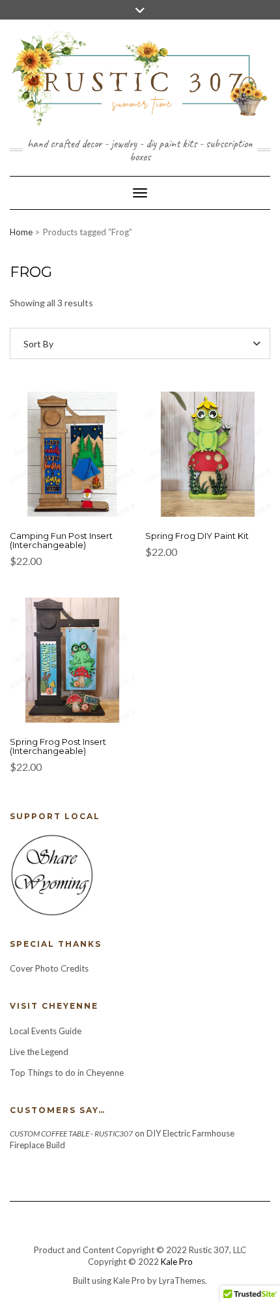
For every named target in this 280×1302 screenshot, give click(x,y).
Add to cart (72, 462)
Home (21, 232)
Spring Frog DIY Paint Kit (197, 535)
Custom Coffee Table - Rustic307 (71, 1133)
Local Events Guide (45, 1031)
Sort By (38, 343)
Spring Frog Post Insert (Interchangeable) (58, 746)
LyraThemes (182, 1280)
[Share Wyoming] (51, 874)
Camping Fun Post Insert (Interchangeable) (61, 540)
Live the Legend (39, 1052)
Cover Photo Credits (49, 968)
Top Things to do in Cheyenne (68, 1072)
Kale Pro (177, 1261)
